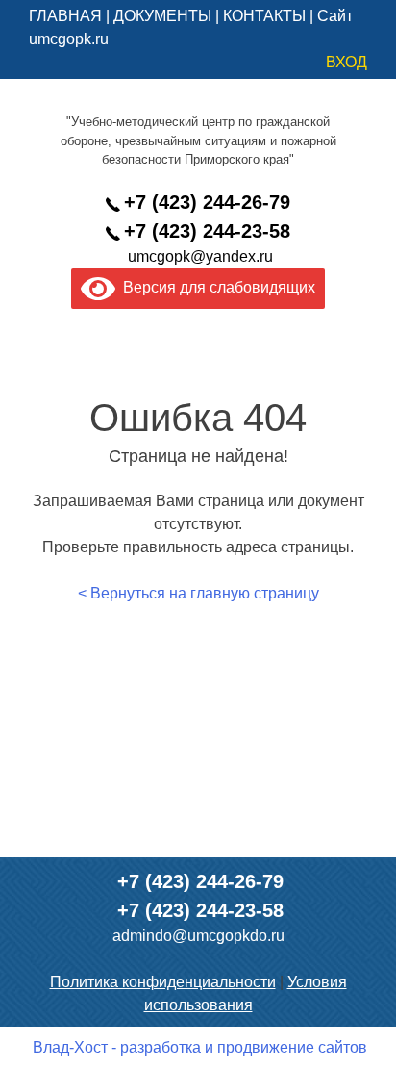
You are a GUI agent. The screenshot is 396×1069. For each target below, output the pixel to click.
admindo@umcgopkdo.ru (198, 936)
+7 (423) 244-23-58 (207, 231)
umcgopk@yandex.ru (200, 256)
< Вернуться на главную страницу (198, 593)
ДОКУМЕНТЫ (162, 16)
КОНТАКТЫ (264, 16)
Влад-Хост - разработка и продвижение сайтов (200, 1047)
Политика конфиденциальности (163, 982)
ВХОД (346, 62)
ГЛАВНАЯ (65, 16)
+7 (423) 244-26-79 (207, 202)
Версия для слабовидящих (215, 287)
